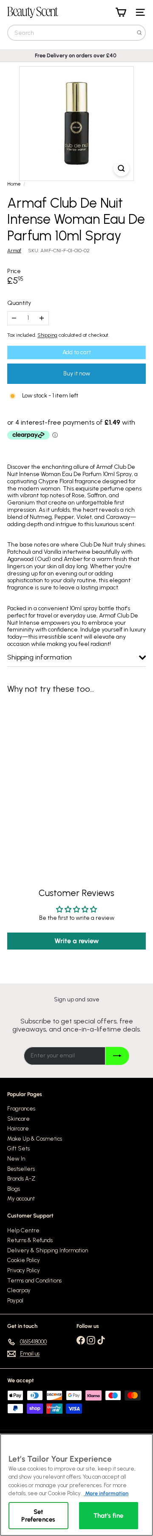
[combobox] (76, 33)
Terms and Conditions (34, 1280)
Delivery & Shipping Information (47, 1250)
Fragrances (21, 1108)
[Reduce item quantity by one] (14, 318)
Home (14, 184)
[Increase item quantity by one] (42, 318)
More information (106, 1493)
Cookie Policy (23, 1260)
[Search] (139, 33)
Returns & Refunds (30, 1240)
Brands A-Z (21, 1178)
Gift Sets (18, 1148)
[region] (76, 1485)
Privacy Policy (23, 1270)
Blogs (13, 1189)
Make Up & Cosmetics (34, 1139)
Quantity (19, 303)
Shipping (47, 335)
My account (21, 1198)
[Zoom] (121, 168)
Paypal (15, 1300)
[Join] (117, 1056)
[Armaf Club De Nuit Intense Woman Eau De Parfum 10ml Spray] (60, 773)
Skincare (18, 1119)
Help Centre (23, 1230)
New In (16, 1159)
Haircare (18, 1128)
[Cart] (120, 12)
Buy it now (76, 373)
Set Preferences (38, 1515)
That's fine (109, 1515)
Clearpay (19, 1290)
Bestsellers (21, 1169)
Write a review (76, 941)
